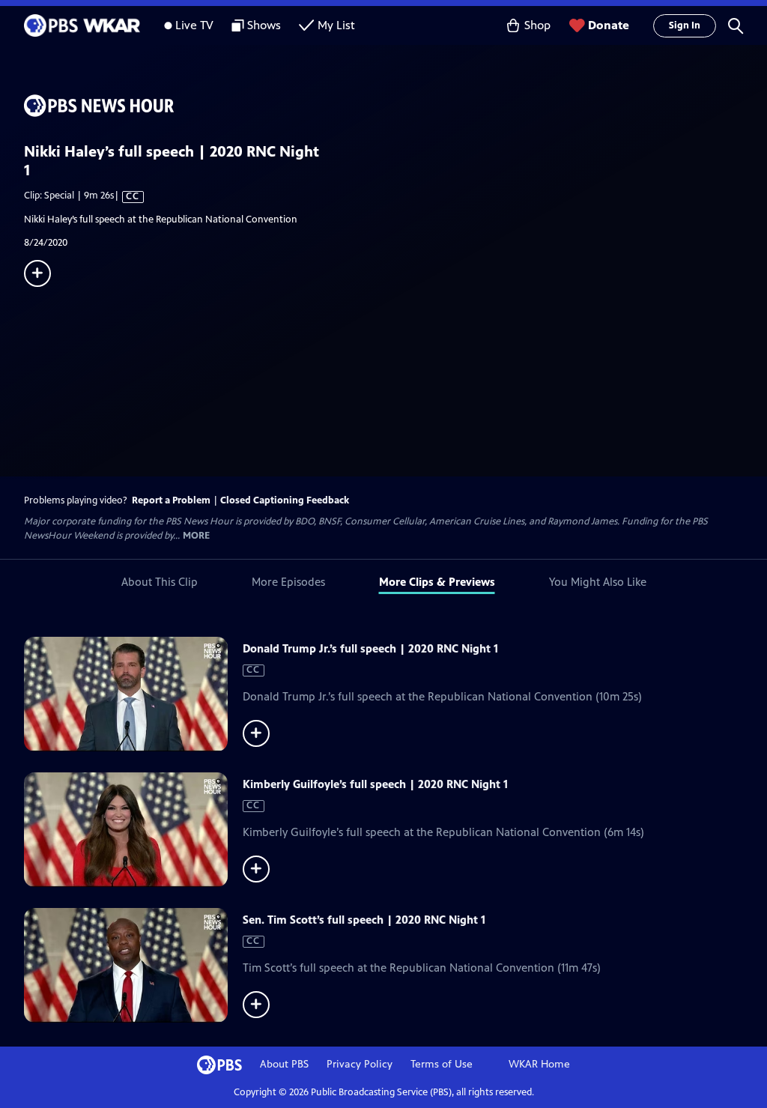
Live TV (194, 25)
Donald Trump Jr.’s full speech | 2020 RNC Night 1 (370, 648)
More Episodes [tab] (288, 582)
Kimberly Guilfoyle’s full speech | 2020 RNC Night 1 (375, 784)
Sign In (684, 25)
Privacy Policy (359, 1064)
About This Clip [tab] (159, 582)
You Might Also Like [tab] (597, 582)
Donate (608, 25)
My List (336, 25)
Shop (537, 25)
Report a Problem (171, 500)
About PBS (284, 1064)
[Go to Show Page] (395, 105)
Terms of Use (441, 1064)
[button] (735, 25)
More (196, 536)
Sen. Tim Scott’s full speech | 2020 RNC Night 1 (364, 919)
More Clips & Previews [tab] (437, 582)
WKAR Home (539, 1064)
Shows (264, 25)
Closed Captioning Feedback (284, 500)
